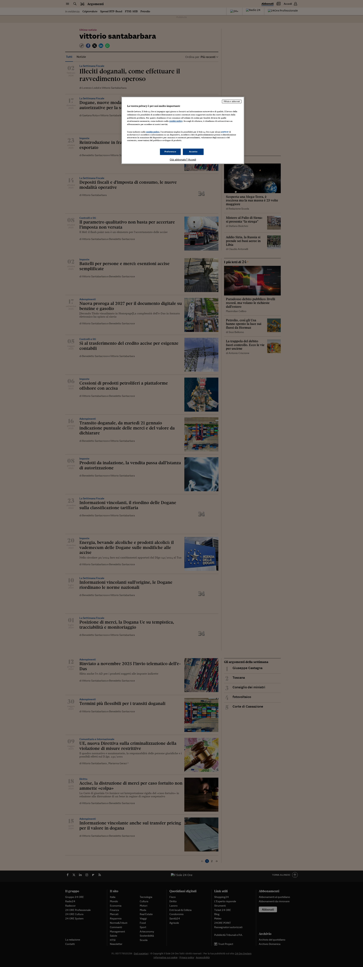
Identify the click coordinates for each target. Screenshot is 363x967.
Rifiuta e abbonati (232, 101)
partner (225, 132)
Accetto (193, 151)
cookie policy (175, 121)
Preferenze (170, 151)
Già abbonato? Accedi (183, 159)
